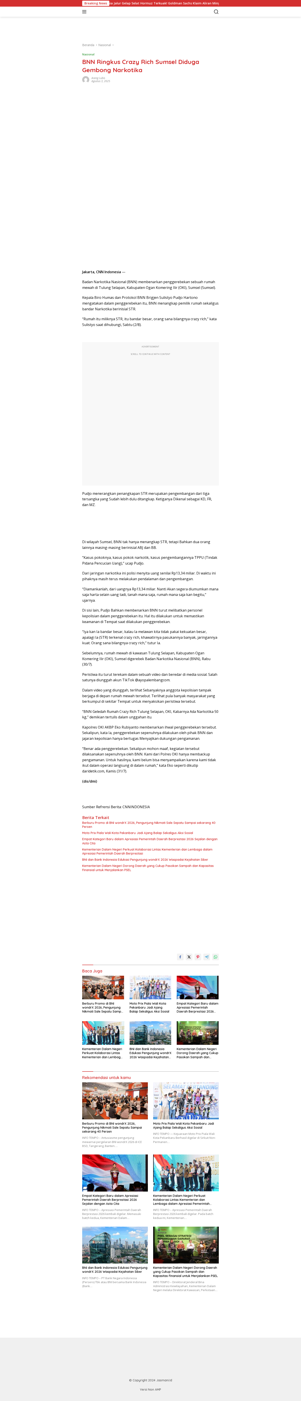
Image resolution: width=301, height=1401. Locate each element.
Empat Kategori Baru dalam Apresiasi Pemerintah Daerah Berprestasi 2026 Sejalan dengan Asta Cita (149, 841)
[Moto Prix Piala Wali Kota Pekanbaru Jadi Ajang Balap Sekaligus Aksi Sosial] (151, 987)
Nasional (88, 54)
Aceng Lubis (98, 78)
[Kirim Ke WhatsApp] (215, 957)
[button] (85, 11)
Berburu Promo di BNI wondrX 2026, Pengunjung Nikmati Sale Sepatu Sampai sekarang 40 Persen (149, 825)
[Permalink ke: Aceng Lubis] (85, 79)
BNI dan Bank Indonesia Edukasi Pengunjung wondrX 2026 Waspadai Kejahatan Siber (145, 860)
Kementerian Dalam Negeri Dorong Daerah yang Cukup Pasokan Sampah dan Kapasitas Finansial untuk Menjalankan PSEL (148, 868)
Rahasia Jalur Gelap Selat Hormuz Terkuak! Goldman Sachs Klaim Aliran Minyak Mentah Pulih (143, 3)
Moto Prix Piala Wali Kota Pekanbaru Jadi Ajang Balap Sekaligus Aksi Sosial (137, 833)
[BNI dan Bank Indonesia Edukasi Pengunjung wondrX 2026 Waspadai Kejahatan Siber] (151, 1033)
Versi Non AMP (150, 1390)
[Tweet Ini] (189, 957)
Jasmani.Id (164, 1380)
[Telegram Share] (206, 957)
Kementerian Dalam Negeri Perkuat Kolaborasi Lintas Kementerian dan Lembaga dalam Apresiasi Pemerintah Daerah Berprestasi (147, 851)
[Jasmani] (111, 11)
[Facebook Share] (180, 957)
